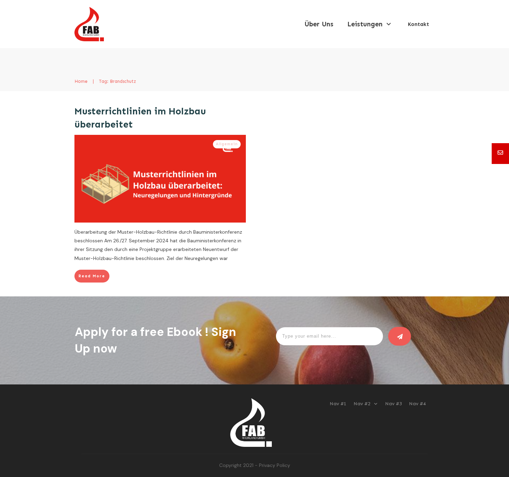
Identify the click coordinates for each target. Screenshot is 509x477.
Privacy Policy (274, 465)
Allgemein (227, 144)
